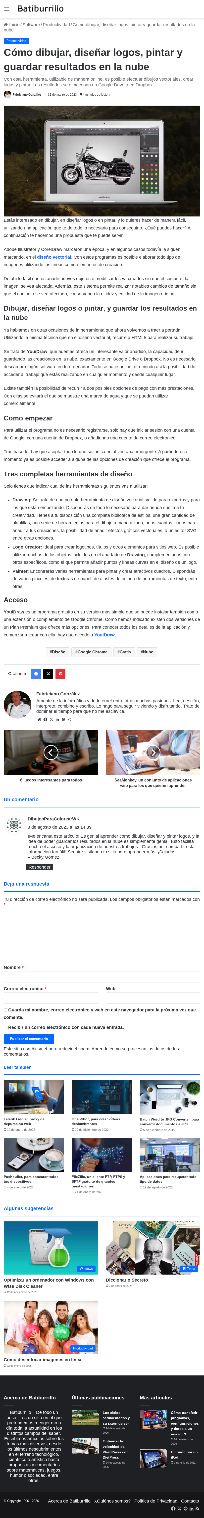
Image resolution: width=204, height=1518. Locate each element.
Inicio (14, 24)
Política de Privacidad (155, 1501)
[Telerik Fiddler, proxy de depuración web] (34, 1097)
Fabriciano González (27, 94)
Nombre (14, 967)
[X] (51, 720)
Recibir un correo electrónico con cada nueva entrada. (66, 1027)
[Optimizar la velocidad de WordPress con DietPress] (85, 1446)
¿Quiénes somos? (112, 1501)
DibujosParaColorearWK (54, 818)
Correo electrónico (25, 988)
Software (31, 24)
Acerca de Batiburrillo (69, 1501)
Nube (148, 652)
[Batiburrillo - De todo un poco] (40, 9)
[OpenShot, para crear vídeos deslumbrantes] (102, 1097)
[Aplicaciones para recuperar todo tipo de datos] (170, 1155)
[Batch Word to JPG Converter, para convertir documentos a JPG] (170, 1097)
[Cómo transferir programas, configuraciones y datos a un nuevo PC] (153, 1419)
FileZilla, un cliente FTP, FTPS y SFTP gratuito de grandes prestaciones (98, 1181)
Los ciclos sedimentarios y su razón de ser (116, 1418)
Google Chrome (92, 652)
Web (110, 988)
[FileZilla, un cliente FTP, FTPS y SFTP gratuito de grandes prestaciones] (102, 1155)
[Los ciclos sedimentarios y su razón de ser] (85, 1417)
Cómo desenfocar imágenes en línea (42, 1359)
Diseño (58, 652)
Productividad (56, 24)
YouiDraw (104, 634)
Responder (40, 867)
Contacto (190, 1501)
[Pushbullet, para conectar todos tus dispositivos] (34, 1155)
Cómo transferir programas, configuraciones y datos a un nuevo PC (185, 1423)
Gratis (125, 652)
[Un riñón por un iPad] (153, 1458)
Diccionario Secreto (127, 1280)
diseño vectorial (54, 257)
